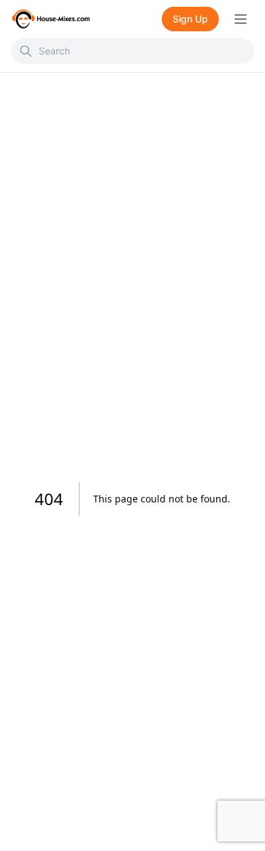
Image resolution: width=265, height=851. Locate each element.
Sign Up (190, 19)
